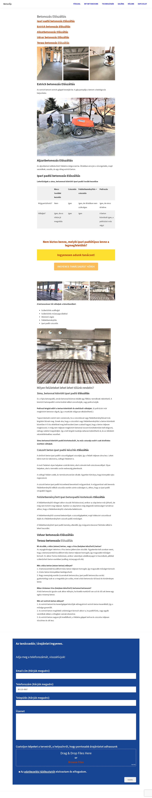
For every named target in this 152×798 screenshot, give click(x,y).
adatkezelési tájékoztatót (39, 771)
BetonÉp (7, 3)
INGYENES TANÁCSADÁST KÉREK (76, 266)
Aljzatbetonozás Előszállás (52, 32)
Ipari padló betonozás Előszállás (56, 21)
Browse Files (76, 762)
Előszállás (53, 42)
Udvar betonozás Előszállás (53, 37)
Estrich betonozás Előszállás (53, 26)
